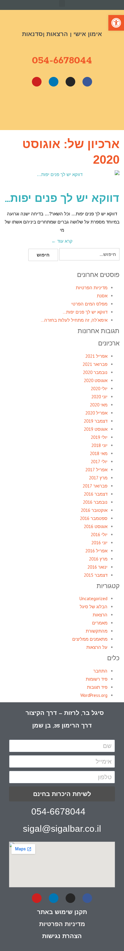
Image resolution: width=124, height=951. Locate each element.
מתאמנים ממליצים (89, 639)
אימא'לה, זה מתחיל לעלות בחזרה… (74, 320)
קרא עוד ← (62, 241)
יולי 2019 (99, 437)
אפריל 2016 (96, 551)
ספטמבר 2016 (93, 518)
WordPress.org (93, 695)
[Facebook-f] (87, 898)
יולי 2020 (99, 388)
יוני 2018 (99, 445)
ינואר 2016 (97, 567)
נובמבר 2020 (95, 372)
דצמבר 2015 (95, 575)
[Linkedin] (53, 82)
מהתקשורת (96, 631)
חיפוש (43, 254)
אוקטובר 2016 (94, 510)
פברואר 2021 (94, 364)
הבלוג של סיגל (93, 606)
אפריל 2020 (96, 413)
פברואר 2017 (94, 486)
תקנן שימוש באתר (62, 912)
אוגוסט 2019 (95, 429)
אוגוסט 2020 (95, 380)
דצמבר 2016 (95, 494)
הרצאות (100, 615)
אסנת (102, 296)
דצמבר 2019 (95, 421)
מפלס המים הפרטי (89, 304)
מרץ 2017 (98, 478)
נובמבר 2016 (95, 502)
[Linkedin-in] (53, 898)
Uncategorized (93, 598)
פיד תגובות (97, 687)
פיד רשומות (96, 679)
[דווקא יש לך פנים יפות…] (62, 178)
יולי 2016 (99, 534)
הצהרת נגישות (62, 936)
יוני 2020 (99, 397)
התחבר (100, 671)
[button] (62, 3)
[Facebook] (87, 82)
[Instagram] (70, 82)
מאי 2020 (98, 405)
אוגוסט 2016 (95, 526)
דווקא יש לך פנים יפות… (62, 199)
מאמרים (99, 623)
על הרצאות (96, 647)
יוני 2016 (99, 542)
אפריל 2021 (96, 356)
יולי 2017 (99, 461)
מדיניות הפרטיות (91, 287)
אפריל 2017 (96, 469)
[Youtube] (37, 82)
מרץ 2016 (98, 559)
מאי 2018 (98, 453)
